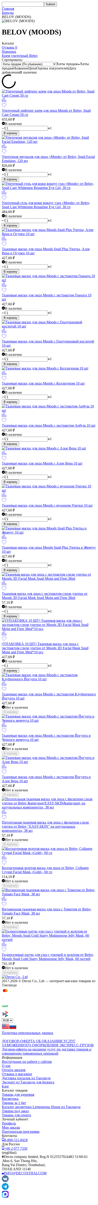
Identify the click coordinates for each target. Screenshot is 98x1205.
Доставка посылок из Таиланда (26, 1078)
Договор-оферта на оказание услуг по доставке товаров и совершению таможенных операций (46, 1051)
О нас (6, 1066)
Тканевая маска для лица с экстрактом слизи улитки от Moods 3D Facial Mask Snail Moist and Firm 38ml (45, 596)
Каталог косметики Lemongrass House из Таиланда (41, 1107)
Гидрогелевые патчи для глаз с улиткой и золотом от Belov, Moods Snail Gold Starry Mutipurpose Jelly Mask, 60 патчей (48, 957)
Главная (8, 9)
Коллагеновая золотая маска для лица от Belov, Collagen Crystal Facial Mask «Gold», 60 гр (45, 870)
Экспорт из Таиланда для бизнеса (28, 1082)
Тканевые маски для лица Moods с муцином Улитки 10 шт (47, 505)
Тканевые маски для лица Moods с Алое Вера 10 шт (42, 463)
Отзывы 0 (9, 47)
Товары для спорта (16, 1115)
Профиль (9, 1123)
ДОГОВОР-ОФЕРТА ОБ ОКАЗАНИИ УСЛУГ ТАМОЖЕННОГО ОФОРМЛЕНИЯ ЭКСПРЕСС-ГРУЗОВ (48, 1043)
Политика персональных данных (27, 1033)
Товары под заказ (15, 1111)
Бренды (8, 13)
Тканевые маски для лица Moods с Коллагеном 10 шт (43, 383)
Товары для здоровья (18, 1094)
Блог (5, 1086)
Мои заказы (11, 1127)
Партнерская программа (20, 1131)
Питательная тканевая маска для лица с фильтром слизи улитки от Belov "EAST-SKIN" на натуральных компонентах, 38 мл (45, 826)
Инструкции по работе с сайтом (27, 1062)
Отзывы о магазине (17, 1074)
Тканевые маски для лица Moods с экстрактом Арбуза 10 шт (48, 425)
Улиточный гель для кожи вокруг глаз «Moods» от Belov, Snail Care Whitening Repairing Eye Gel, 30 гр (46, 205)
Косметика (10, 1099)
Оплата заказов (14, 1070)
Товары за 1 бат (14, 1103)
